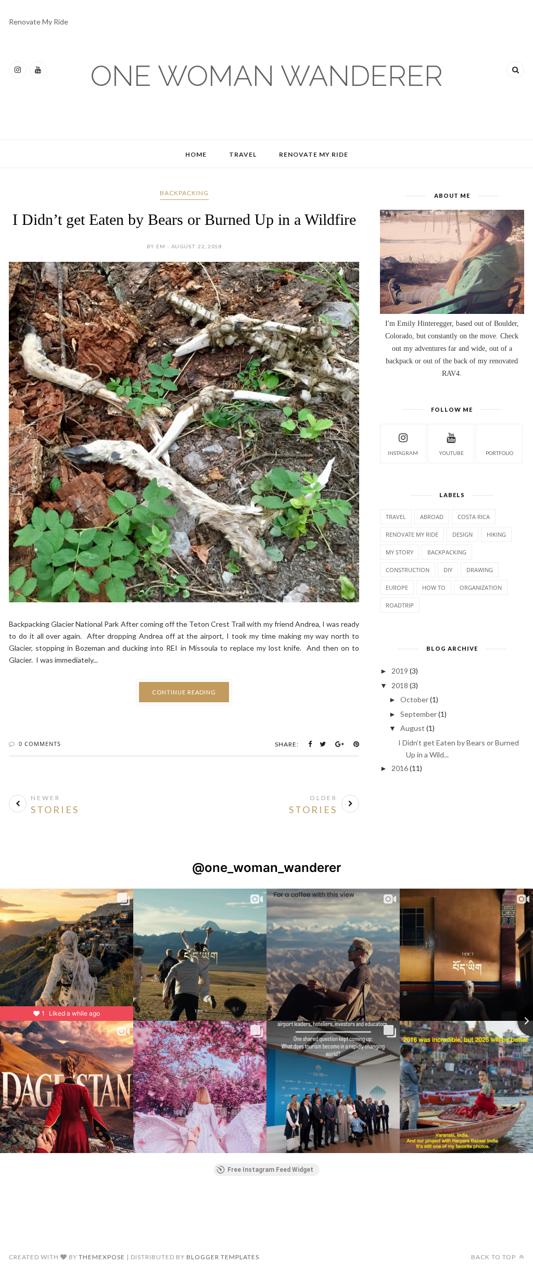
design (462, 534)
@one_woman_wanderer (266, 867)
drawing (479, 570)
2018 (399, 685)
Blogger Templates (222, 1257)
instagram (403, 453)
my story (399, 552)
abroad (431, 517)
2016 (399, 768)
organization (481, 587)
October (414, 699)
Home (196, 154)
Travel (243, 154)
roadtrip (400, 605)
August (412, 728)
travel (396, 517)
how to (434, 587)
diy (447, 570)
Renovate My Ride (38, 21)
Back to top (494, 1257)
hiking (496, 534)
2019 (399, 670)
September (418, 714)
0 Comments (40, 744)
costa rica (474, 517)
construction (407, 570)
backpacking (184, 193)
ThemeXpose (102, 1257)
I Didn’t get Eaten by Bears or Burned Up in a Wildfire (184, 219)
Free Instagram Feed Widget (270, 1169)
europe (397, 587)
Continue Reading (184, 692)
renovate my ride (412, 534)
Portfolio (499, 453)
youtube (451, 453)
